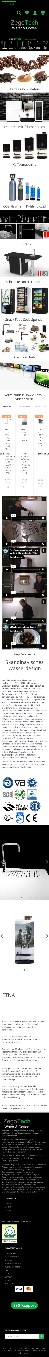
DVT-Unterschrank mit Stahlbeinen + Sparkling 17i (41, 437)
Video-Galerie (10, 1284)
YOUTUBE (8, 1210)
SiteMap (7, 1274)
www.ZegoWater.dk (10, 1161)
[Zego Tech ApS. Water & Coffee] (24, 24)
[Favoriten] (27, 12)
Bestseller (40, 406)
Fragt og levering (12, 1257)
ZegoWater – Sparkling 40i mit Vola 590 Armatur (8, 439)
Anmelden (41, 1336)
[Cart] (43, 12)
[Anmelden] (35, 12)
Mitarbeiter (9, 1277)
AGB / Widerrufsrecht (13, 1264)
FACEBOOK (8, 1204)
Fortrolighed (10, 1254)
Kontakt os (9, 1260)
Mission (8, 1280)
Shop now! (24, 76)
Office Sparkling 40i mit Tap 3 (24, 435)
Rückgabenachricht (12, 1267)
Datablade (8, 1270)
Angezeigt (8, 406)
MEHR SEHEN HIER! (24, 194)
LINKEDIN (8, 1207)
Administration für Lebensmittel (16, 1221)
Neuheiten (24, 406)
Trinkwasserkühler (22, 1182)
